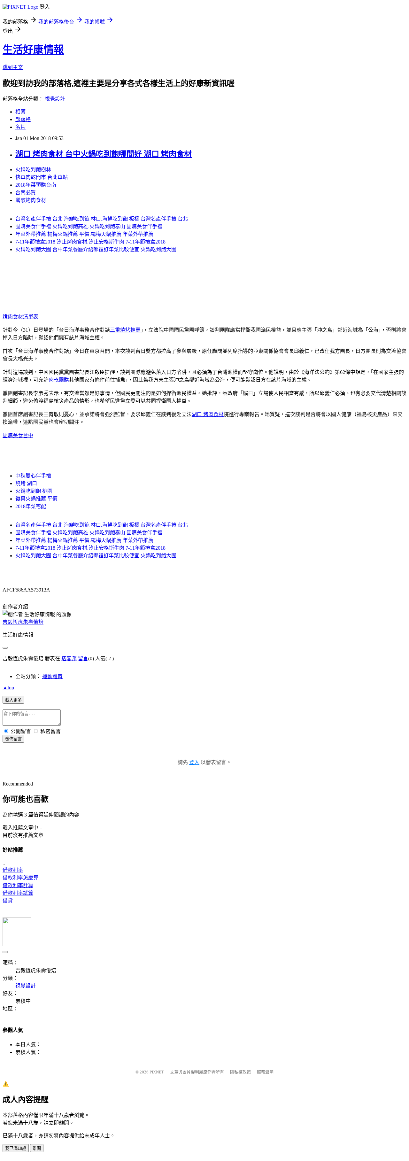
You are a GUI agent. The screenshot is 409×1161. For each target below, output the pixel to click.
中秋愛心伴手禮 (33, 475)
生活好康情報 (33, 49)
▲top (8, 687)
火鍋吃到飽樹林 (33, 169)
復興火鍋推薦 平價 (36, 498)
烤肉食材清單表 (20, 316)
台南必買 (25, 192)
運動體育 (52, 676)
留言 (83, 658)
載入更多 (13, 700)
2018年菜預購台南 (35, 185)
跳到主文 (13, 67)
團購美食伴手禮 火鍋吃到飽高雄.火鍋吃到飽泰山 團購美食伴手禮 (88, 226)
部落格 (23, 119)
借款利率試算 (18, 893)
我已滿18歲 (15, 1148)
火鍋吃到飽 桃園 (33, 491)
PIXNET (157, 1072)
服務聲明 (265, 1072)
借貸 (8, 900)
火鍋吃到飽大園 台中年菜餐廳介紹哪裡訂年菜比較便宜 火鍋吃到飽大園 (95, 249)
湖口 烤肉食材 (208, 414)
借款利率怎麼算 (20, 877)
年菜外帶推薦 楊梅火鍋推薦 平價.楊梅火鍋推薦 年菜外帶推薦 (84, 234)
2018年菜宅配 (30, 506)
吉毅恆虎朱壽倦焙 (23, 622)
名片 (20, 127)
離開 (37, 1148)
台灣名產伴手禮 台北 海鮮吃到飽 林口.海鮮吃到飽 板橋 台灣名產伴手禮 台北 (101, 218)
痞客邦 (69, 658)
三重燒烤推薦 (125, 330)
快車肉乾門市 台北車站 (41, 177)
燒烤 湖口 (26, 483)
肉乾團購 (59, 380)
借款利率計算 (18, 885)
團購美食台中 (18, 435)
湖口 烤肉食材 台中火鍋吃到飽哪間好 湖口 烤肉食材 (103, 154)
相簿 (20, 111)
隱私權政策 (240, 1072)
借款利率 (13, 870)
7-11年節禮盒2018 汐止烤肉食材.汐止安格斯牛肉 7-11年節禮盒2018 (90, 241)
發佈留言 (13, 739)
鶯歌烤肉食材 (30, 200)
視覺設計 (55, 99)
